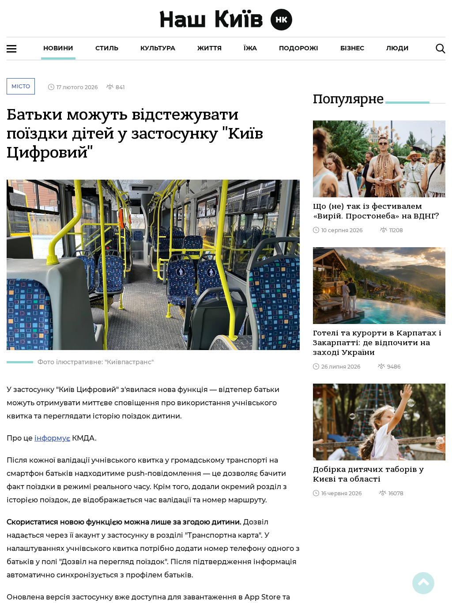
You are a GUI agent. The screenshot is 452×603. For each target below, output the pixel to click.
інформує (52, 438)
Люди (397, 48)
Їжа (250, 48)
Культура (157, 48)
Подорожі (298, 48)
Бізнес (352, 48)
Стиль (106, 48)
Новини (58, 48)
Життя (209, 48)
